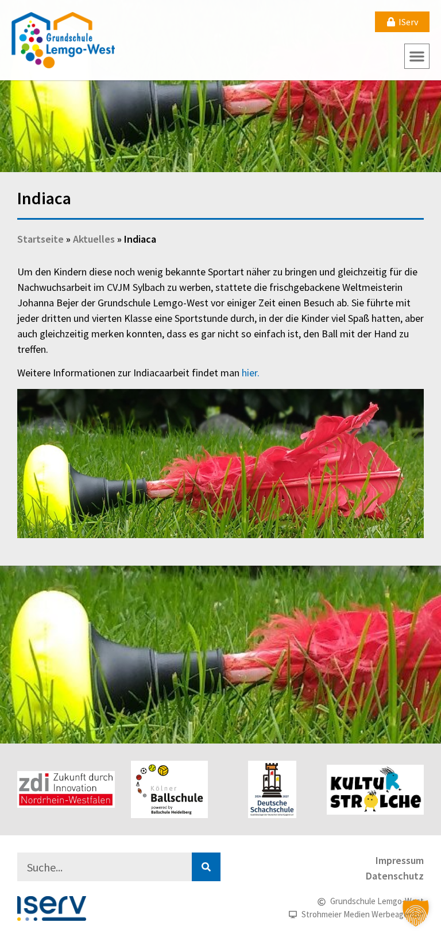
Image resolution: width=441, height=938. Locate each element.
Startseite (40, 239)
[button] (417, 56)
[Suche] (206, 867)
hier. (251, 372)
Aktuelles (94, 239)
